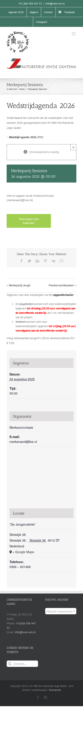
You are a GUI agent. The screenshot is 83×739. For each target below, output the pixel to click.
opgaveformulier (63, 295)
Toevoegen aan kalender (29, 221)
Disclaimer (55, 690)
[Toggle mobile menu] (74, 33)
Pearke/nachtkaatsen (61, 285)
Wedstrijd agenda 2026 (22, 137)
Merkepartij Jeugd (19, 285)
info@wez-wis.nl (55, 3)
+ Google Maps (23, 552)
